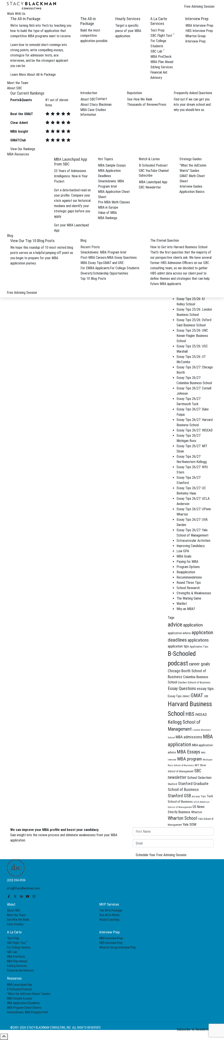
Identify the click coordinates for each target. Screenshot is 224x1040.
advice (175, 624)
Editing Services (161, 67)
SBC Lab (157, 51)
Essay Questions (182, 688)
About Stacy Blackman (96, 104)
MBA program (189, 759)
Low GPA (183, 551)
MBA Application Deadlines (23, 1003)
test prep (196, 796)
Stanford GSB (179, 795)
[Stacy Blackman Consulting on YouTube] (28, 896)
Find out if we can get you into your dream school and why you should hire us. (192, 104)
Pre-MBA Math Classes (114, 202)
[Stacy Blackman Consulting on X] (15, 896)
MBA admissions (189, 737)
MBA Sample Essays (112, 165)
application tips (178, 646)
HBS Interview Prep (199, 31)
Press (162, 104)
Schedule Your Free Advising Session (161, 855)
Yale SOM (189, 824)
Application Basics (192, 192)
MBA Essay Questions (122, 257)
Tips (203, 796)
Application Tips (199, 646)
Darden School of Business (194, 682)
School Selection (199, 777)
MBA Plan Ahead (161, 62)
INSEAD (201, 714)
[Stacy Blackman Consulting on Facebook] (9, 896)
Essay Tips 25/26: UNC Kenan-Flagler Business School (192, 335)
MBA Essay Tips (91, 263)
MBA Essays (188, 752)
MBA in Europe (108, 207)
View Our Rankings (22, 149)
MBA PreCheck (161, 57)
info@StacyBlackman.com (23, 888)
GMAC (186, 696)
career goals (199, 664)
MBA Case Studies (93, 110)
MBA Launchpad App (153, 182)
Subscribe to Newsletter (194, 1029)
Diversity (86, 273)
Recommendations (189, 577)
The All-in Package (88, 21)
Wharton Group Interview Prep (117, 947)
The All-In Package (110, 910)
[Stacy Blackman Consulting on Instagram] (34, 896)
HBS (190, 714)
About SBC (88, 99)
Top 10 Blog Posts (93, 278)
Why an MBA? (186, 609)
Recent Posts (90, 247)
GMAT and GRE (113, 263)
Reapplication (186, 572)
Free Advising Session (199, 6)
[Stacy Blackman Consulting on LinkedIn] (21, 896)
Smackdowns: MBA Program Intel (103, 252)
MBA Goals (184, 556)
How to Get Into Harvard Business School (178, 247)
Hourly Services (127, 18)
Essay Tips (175, 696)
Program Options (188, 567)
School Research (188, 588)
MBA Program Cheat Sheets (24, 1007)
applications (198, 640)
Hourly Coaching (109, 919)
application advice (179, 633)
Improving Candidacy (191, 546)
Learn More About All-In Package (33, 74)
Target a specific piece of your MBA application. (128, 30)
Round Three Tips (189, 583)
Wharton (196, 812)
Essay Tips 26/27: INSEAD (195, 430)
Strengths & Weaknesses (194, 593)
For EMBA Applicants (95, 268)
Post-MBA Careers (93, 257)
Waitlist (182, 604)
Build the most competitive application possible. (94, 35)
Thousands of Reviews (142, 104)
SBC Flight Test (162, 35)
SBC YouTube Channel (154, 171)
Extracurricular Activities (193, 540)
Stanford (172, 784)
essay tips (205, 688)
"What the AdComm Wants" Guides (29, 994)
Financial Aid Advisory (20, 970)
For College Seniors (19, 947)
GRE (206, 696)
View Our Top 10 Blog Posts (32, 240)
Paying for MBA (187, 562)
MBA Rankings (107, 218)
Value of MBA (107, 213)
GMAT (197, 696)
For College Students (124, 268)
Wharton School (182, 818)
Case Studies (15, 924)
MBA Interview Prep (199, 25)
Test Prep (157, 30)
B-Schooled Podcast (153, 165)
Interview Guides (191, 186)
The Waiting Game (189, 598)
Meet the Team (16, 915)
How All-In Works (109, 915)
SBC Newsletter (150, 187)
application (193, 625)
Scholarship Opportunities (110, 273)
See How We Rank (139, 99)
